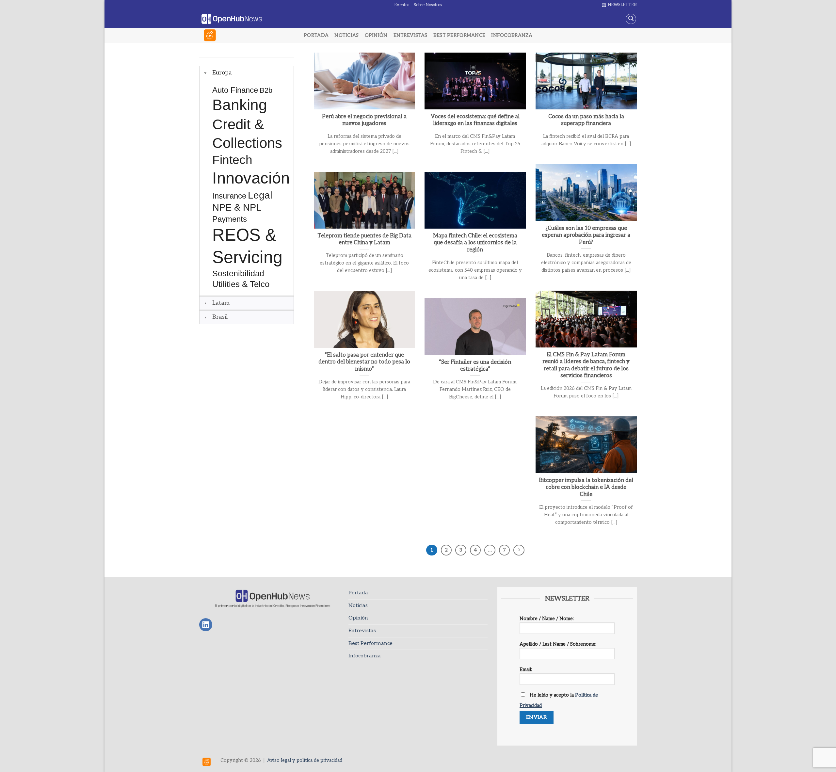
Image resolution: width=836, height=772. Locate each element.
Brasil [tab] (220, 317)
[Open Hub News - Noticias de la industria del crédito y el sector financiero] (231, 19)
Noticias (346, 35)
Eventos (401, 5)
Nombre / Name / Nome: (547, 618)
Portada (316, 35)
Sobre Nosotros (428, 5)
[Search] (631, 19)
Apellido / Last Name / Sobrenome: (558, 644)
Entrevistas (410, 35)
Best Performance (459, 35)
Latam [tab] (221, 302)
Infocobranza (511, 35)
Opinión (376, 35)
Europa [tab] (222, 72)
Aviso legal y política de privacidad (304, 760)
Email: (526, 669)
